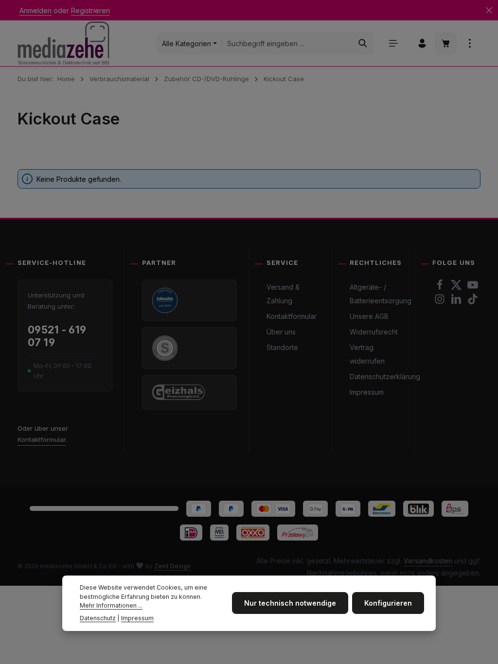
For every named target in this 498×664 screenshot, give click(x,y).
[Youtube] (472, 287)
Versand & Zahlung (283, 294)
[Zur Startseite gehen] (63, 43)
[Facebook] (440, 287)
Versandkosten (428, 561)
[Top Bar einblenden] (469, 43)
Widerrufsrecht (374, 332)
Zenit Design (172, 566)
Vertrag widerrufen (367, 354)
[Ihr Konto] (422, 43)
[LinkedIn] (457, 301)
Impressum (367, 392)
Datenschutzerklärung (385, 376)
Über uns (281, 332)
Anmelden (35, 10)
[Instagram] (440, 301)
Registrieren (90, 10)
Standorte (282, 347)
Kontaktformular (42, 439)
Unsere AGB (369, 316)
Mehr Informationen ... (111, 605)
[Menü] (393, 43)
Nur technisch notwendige (290, 603)
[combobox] (287, 43)
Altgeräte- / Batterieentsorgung (380, 294)
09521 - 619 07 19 (57, 336)
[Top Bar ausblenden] (489, 10)
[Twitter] (457, 287)
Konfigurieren (388, 603)
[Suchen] (363, 43)
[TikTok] (472, 301)
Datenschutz (98, 618)
